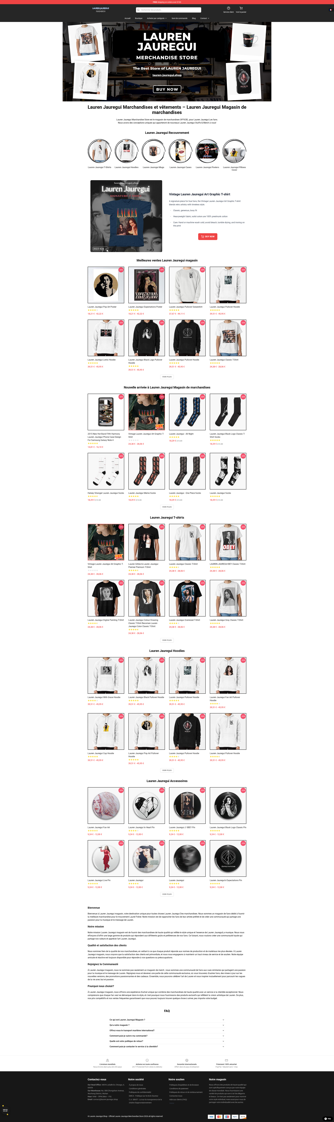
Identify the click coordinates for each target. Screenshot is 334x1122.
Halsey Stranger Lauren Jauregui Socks (106, 493)
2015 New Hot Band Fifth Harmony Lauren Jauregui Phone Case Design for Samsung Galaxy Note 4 (104, 437)
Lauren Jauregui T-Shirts (99, 167)
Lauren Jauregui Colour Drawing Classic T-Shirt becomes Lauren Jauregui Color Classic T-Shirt (143, 623)
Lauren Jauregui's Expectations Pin (226, 880)
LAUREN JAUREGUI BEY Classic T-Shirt (227, 564)
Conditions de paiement (178, 1089)
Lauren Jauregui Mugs (153, 167)
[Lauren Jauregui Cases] (180, 151)
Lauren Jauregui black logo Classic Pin (228, 827)
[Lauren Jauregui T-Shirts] (100, 151)
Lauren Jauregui (135, 880)
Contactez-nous (175, 1096)
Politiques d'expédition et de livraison (184, 1085)
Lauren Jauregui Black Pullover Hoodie (146, 697)
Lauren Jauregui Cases (180, 167)
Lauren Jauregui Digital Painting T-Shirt (106, 620)
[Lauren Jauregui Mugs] (153, 151)
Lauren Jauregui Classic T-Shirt (224, 360)
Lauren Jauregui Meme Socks (142, 493)
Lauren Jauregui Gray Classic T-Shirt (226, 620)
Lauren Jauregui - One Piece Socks (185, 493)
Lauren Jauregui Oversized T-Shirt (184, 620)
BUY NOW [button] (209, 236)
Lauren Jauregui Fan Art (99, 827)
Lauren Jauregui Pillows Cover (234, 168)
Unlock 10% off (5, 1110)
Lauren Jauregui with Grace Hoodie (104, 697)
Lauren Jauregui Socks (220, 493)
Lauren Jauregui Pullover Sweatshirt (185, 307)
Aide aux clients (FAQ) (178, 1099)
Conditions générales (137, 1089)
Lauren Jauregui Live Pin (99, 880)
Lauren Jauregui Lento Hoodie (101, 360)
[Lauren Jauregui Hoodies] (127, 151)
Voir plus (167, 377)
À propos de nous (136, 1085)
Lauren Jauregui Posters (207, 167)
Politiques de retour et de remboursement (186, 1092)
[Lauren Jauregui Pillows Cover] (234, 151)
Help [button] (329, 1119)
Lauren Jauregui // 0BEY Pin (182, 827)
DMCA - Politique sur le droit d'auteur (143, 1096)
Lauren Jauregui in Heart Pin (141, 827)
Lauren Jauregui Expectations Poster (145, 307)
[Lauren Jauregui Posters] (207, 151)
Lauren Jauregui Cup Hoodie (101, 753)
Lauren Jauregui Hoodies (126, 167)
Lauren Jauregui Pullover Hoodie (225, 307)
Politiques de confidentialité (140, 1092)
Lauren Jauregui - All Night (181, 434)
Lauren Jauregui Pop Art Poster (102, 307)
